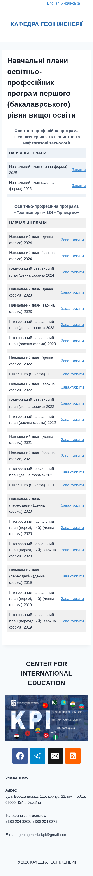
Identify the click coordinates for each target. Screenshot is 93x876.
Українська (70, 3)
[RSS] (73, 756)
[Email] (55, 756)
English (53, 3)
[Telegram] (37, 756)
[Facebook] (20, 756)
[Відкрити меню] (46, 38)
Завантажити (72, 240)
